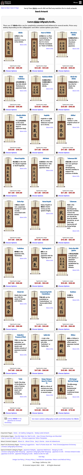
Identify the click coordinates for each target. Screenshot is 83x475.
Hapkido (46, 115)
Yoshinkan (20, 248)
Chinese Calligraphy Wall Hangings (13, 452)
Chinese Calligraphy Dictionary (11, 446)
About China (29, 441)
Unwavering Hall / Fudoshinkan (46, 293)
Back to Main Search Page (10, 8)
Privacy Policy (30, 459)
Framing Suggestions (27, 445)
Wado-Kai (20, 292)
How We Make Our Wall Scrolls (25, 436)
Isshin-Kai (47, 335)
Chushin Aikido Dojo (21, 116)
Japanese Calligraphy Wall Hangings (39, 452)
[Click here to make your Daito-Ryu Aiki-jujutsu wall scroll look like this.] (62, 274)
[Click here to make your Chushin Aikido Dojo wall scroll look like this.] (9, 141)
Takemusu (73, 202)
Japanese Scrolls (57, 452)
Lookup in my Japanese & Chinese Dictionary (13, 420)
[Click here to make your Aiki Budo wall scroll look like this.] (34, 186)
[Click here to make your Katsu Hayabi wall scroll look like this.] (35, 228)
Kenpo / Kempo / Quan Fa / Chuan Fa (47, 381)
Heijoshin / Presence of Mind (20, 336)
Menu (75, 2)
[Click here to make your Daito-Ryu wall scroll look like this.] (9, 230)
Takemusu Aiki (72, 158)
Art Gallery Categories (26, 433)
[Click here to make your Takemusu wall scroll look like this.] (61, 226)
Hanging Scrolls (57, 450)
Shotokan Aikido (74, 34)
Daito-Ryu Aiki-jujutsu (74, 249)
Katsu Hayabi (46, 202)
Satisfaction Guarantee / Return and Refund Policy (53, 459)
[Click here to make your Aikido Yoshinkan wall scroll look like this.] (9, 100)
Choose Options (11, 71)
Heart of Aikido (46, 33)
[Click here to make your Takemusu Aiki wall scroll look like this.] (60, 186)
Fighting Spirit (46, 248)
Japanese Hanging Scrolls (24, 454)
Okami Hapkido (19, 158)
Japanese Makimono (44, 450)
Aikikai (73, 115)
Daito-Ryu (20, 202)
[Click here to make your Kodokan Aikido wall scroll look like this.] (36, 100)
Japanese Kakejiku (30, 450)
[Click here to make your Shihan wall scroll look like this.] (61, 359)
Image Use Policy (18, 459)
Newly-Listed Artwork (42, 433)
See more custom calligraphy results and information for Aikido (55, 419)
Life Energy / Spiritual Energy (73, 380)
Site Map (42, 457)
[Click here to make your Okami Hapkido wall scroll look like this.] (8, 186)
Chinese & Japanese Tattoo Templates (34, 438)
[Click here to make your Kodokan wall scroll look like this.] (61, 320)
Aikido (20, 33)
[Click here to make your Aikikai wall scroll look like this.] (61, 142)
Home (15, 433)
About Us (21, 441)
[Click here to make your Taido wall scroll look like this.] (9, 402)
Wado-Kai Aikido (73, 78)
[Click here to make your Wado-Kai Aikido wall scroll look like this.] (62, 100)
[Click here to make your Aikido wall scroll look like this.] (9, 60)
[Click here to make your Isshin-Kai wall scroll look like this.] (35, 358)
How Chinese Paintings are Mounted (49, 436)
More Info (23, 45)
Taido (20, 379)
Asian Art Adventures (53, 441)
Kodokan (73, 292)
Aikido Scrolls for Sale (41, 454)
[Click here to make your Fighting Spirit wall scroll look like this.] (35, 273)
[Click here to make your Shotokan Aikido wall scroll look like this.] (62, 56)
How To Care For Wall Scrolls (10, 438)
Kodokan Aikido (47, 77)
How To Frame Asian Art (44, 445)
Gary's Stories (39, 441)
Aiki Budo (46, 158)
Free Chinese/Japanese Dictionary (64, 445)
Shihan (73, 335)
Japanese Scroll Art (7, 454)
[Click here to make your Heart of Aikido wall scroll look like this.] (34, 61)
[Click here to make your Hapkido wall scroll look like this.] (35, 143)
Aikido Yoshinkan (21, 78)
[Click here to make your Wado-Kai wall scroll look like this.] (9, 319)
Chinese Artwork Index (72, 452)
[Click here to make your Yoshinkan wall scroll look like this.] (9, 276)
